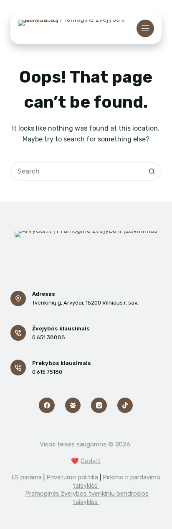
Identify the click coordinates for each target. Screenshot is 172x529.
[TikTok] (125, 405)
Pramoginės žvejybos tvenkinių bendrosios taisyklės (87, 498)
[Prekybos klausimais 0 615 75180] (18, 367)
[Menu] (145, 28)
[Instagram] (99, 405)
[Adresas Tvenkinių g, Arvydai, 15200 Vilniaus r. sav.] (18, 299)
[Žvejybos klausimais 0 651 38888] (18, 333)
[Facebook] (47, 405)
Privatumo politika (72, 477)
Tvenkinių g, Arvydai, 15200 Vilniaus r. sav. (85, 303)
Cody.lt (91, 461)
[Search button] (152, 171)
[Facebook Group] (73, 405)
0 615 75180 (47, 372)
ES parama (26, 477)
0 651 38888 (48, 337)
